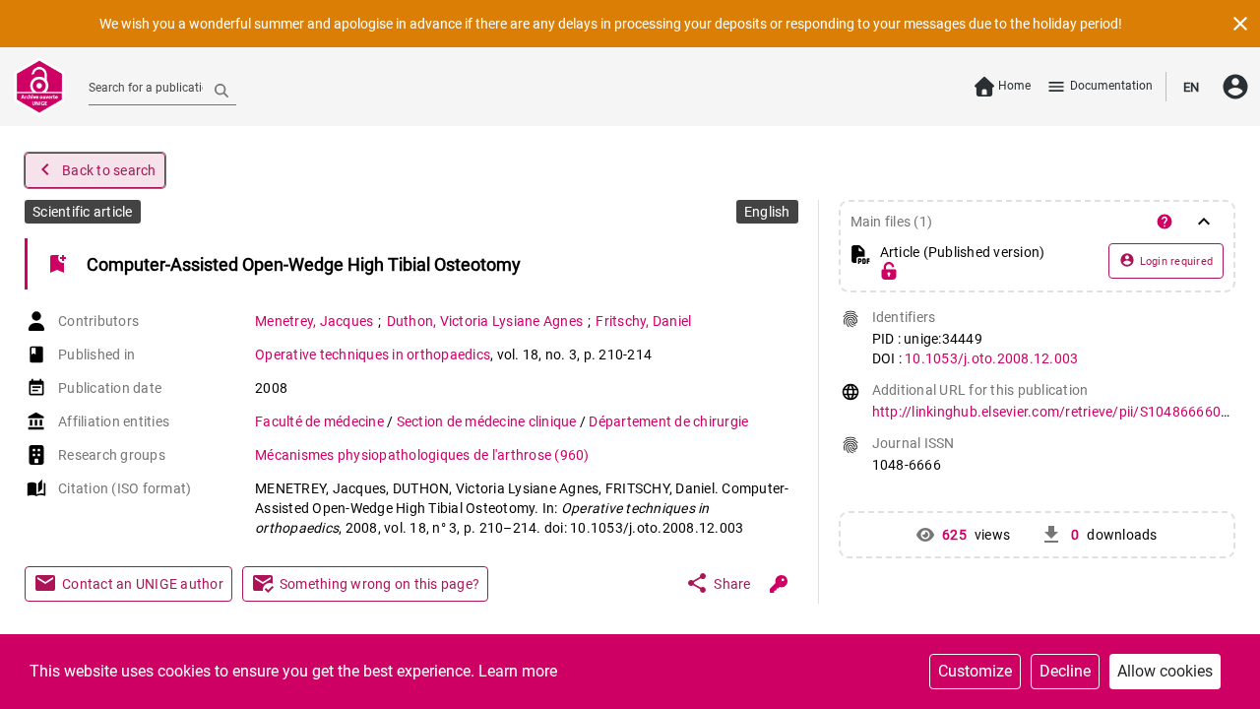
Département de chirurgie (668, 421)
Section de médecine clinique (488, 421)
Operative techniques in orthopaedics (372, 354)
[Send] (221, 89)
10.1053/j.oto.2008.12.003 (991, 358)
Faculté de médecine (321, 421)
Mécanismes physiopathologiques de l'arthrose (422, 455)
